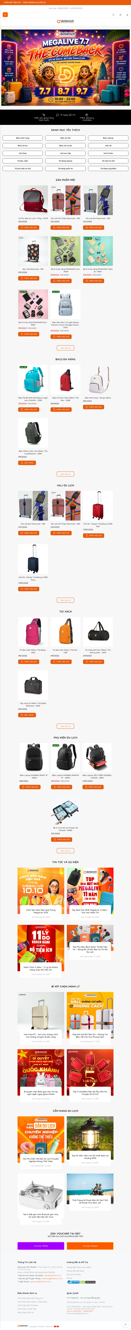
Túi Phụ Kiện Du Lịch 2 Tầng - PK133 (33, 218)
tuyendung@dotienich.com (40, 1281)
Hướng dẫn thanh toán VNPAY (79, 1267)
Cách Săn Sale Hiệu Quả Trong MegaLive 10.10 (41, 911)
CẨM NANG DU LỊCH (65, 1111)
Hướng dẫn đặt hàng (75, 1271)
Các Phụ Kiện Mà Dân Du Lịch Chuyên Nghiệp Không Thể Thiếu (41, 1160)
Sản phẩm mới (65, 180)
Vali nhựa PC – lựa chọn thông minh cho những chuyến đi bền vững (41, 1035)
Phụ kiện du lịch (65, 737)
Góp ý (69, 1278)
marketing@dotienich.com (52, 1278)
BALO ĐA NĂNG (65, 359)
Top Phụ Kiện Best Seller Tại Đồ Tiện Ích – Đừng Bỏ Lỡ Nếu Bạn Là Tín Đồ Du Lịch (90, 949)
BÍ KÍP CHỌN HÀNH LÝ (65, 986)
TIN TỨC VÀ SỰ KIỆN (65, 862)
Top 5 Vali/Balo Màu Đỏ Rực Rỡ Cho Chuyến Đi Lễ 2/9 (90, 1092)
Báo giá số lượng (74, 1274)
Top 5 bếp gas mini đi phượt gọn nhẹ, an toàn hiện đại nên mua (40, 1215)
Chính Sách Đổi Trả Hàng (28, 1305)
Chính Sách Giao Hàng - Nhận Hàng (32, 1302)
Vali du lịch (65, 485)
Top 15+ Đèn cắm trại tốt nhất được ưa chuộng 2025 (90, 1156)
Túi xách (65, 611)
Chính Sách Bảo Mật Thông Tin (30, 1298)
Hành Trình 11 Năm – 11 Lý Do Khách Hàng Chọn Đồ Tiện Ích (41, 968)
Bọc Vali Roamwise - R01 (33, 269)
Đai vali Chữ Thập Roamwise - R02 (65, 218)
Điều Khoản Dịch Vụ (26, 1312)
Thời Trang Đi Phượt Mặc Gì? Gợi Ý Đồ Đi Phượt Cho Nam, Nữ (90, 1201)
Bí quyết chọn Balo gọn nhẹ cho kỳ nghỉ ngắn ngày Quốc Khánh (41, 1092)
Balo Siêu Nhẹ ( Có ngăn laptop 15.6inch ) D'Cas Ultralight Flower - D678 (65, 325)
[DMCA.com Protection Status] (88, 1282)
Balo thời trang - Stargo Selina (98, 398)
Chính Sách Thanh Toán (27, 1309)
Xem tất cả (65, 348)
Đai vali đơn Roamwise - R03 (98, 218)
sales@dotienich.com (52, 1275)
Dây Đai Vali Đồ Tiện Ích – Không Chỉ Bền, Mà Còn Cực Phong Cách (90, 1035)
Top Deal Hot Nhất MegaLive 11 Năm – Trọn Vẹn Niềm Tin (90, 911)
